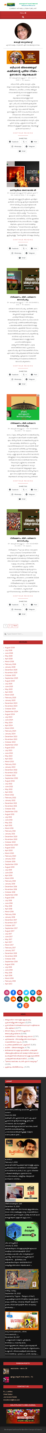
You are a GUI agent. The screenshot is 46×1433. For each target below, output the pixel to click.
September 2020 (11, 845)
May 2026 (9, 656)
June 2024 (9, 720)
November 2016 (11, 956)
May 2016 (8, 973)
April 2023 (9, 759)
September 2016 (11, 962)
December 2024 (11, 703)
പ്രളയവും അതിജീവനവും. (14, 1067)
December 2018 (11, 887)
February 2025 (10, 698)
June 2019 (9, 873)
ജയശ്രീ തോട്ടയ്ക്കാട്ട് (18, 78)
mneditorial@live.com (11, 1400)
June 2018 (9, 903)
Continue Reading (23, 133)
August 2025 (10, 681)
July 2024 (8, 717)
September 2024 (11, 712)
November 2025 (11, 673)
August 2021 (9, 814)
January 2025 (10, 700)
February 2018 (10, 914)
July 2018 (8, 901)
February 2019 (10, 881)
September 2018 (11, 895)
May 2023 (8, 756)
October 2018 (10, 892)
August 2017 (9, 931)
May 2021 (8, 823)
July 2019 (8, 870)
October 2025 (10, 675)
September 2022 (11, 778)
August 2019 (9, 867)
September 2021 (11, 812)
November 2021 (11, 806)
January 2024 (10, 734)
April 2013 (8, 984)
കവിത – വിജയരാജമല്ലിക (14, 1048)
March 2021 (9, 828)
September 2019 (11, 864)
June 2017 (9, 937)
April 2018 (8, 909)
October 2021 (10, 809)
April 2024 (9, 726)
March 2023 (9, 762)
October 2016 (10, 959)
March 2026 (9, 662)
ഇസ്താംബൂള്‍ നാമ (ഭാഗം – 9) (22, 1377)
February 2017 (10, 948)
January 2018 (10, 917)
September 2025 (11, 678)
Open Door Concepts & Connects (32, 1429)
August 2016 (9, 964)
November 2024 (11, 706)
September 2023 (11, 745)
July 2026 (8, 650)
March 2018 (9, 912)
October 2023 (10, 742)
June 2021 (9, 820)
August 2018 (9, 898)
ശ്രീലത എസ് (31, 193)
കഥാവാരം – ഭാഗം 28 (19, 1369)
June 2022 (9, 787)
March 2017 (9, 945)
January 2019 (10, 884)
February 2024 (10, 731)
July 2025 (8, 684)
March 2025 (9, 695)
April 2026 (9, 659)
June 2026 (9, 653)
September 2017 (11, 928)
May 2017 (8, 939)
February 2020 (10, 856)
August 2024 (10, 714)
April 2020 (9, 851)
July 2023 (8, 751)
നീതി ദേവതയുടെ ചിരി (13, 1204)
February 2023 (10, 764)
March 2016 (9, 978)
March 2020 (9, 853)
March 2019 (9, 878)
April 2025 (9, 692)
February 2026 (10, 664)
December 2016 (11, 953)
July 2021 (8, 817)
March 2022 (9, 795)
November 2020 (11, 839)
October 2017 (10, 926)
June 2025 (9, 687)
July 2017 (8, 934)
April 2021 (8, 826)
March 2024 (9, 728)
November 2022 (11, 773)
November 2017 (11, 923)
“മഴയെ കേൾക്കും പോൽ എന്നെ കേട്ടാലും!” (21, 1062)
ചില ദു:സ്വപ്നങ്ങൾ (11, 1243)
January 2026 (10, 667)
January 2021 (10, 834)
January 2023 (10, 767)
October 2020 (10, 842)
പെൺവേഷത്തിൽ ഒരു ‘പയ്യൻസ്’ (17, 1045)
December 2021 (11, 803)
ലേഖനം (27, 80)
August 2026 (10, 648)
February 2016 (10, 981)
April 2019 (8, 876)
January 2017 (10, 951)
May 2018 (8, 906)
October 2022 (10, 776)
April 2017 (8, 942)
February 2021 (10, 831)
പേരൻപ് (8, 1160)
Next (15, 626)
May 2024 (9, 723)
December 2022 (11, 770)
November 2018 (11, 889)
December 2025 (11, 670)
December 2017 (11, 920)
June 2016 (9, 970)
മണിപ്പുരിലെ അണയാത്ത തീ (23, 190)
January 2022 (10, 801)
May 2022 (8, 789)
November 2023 (11, 739)
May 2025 (9, 689)
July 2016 (8, 967)
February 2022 (10, 798)
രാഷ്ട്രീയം (32, 195)
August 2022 (10, 781)
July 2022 (8, 784)
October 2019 (10, 862)
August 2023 (10, 748)
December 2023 (11, 737)
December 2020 (11, 837)
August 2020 (10, 848)
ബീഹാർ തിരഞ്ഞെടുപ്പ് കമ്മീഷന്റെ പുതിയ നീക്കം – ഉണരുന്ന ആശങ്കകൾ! (23, 71)
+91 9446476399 (10, 1397)
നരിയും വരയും (10, 1291)
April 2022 (9, 792)
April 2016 (8, 976)
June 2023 (9, 753)
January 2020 (10, 859)
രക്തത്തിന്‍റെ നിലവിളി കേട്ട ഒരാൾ (19, 1037)
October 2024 (10, 709)
